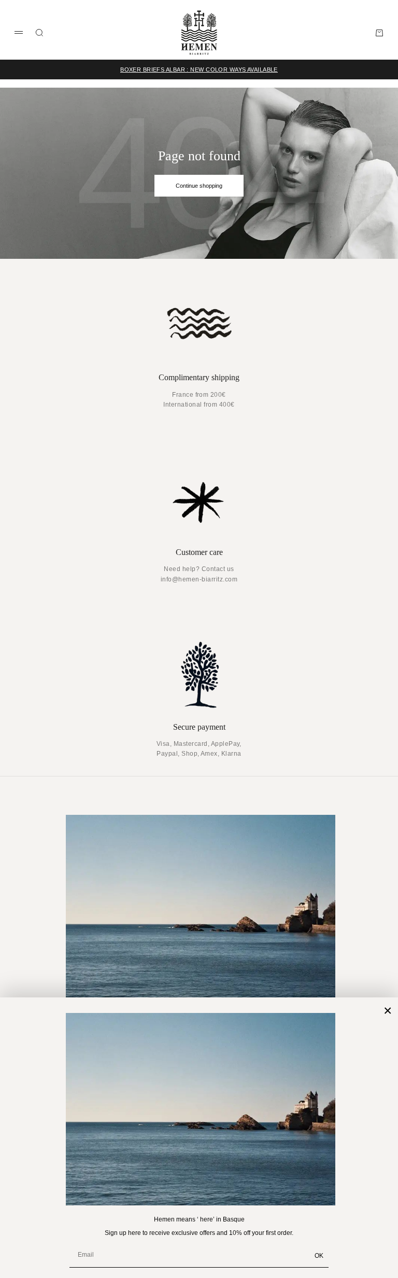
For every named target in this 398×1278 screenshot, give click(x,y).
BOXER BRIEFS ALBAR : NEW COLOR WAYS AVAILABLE (199, 69)
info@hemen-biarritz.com (199, 579)
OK (319, 1255)
